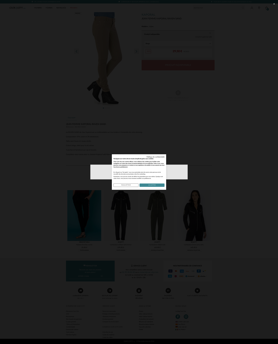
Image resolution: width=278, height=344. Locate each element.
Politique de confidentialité (156, 157)
